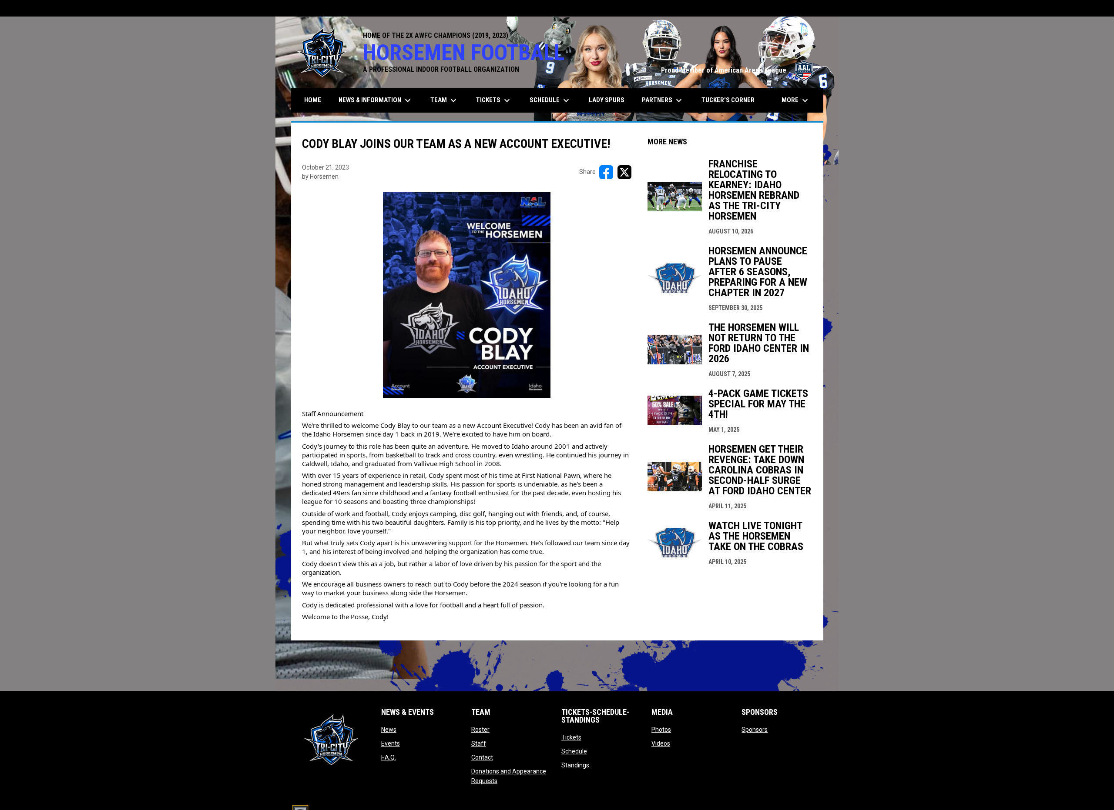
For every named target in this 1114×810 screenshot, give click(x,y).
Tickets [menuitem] (494, 100)
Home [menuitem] (312, 100)
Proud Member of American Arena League (738, 70)
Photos (661, 729)
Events (390, 743)
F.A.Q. (388, 757)
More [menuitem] (796, 100)
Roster (480, 729)
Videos (660, 743)
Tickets (571, 737)
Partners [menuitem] (663, 100)
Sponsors (755, 729)
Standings (575, 765)
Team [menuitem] (444, 100)
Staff (478, 743)
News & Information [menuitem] (376, 100)
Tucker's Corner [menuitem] (728, 100)
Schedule (574, 751)
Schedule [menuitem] (550, 100)
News (388, 729)
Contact (482, 757)
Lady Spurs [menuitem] (606, 100)
